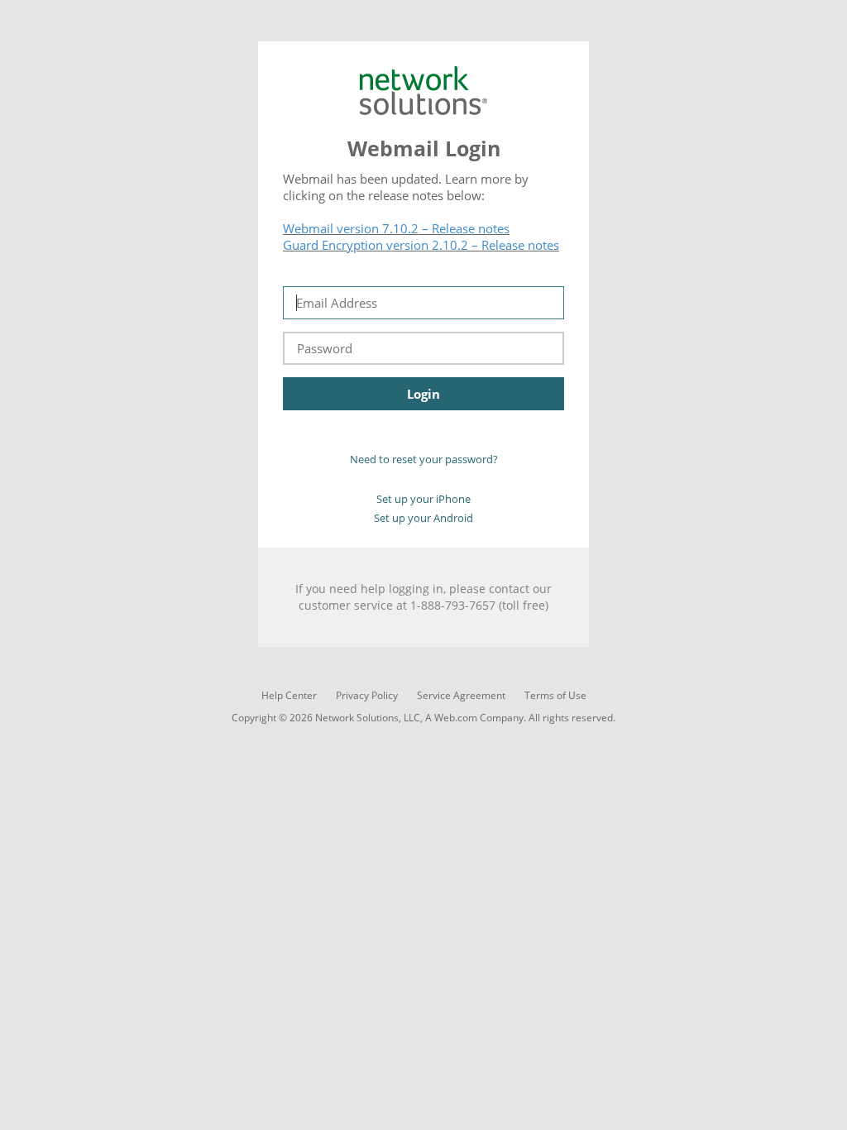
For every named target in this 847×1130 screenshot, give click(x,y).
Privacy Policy (367, 695)
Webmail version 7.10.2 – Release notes (396, 228)
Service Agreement (461, 695)
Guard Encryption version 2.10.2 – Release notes (421, 245)
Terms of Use (555, 695)
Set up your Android (423, 517)
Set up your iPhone (423, 498)
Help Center (289, 695)
